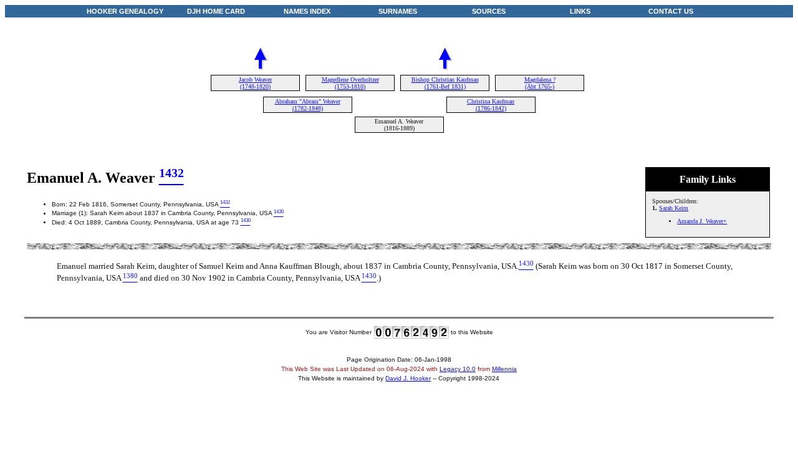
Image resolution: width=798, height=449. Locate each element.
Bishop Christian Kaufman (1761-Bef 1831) (445, 83)
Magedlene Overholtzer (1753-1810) (350, 83)
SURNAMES (397, 11)
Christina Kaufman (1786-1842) (490, 105)
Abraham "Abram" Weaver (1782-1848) (307, 105)
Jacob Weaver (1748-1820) (255, 83)
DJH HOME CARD (216, 11)
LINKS (580, 11)
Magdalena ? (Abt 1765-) (539, 83)
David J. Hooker (408, 378)
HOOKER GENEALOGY (125, 11)
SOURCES (489, 11)
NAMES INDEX (307, 11)
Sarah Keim (673, 208)
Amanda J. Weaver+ (702, 221)
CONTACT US (670, 11)
